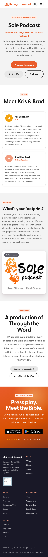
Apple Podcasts (25, 64)
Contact (6, 524)
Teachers (6, 501)
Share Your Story (32, 513)
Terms (5, 537)
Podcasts (29, 473)
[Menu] (41, 4)
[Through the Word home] (18, 4)
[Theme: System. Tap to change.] (35, 4)
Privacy (6, 533)
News (5, 513)
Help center (7, 528)
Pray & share (31, 509)
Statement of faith (9, 505)
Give (28, 497)
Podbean (34, 74)
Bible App (30, 465)
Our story (6, 497)
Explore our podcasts (23, 369)
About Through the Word (24, 376)
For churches (31, 505)
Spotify (15, 74)
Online (28, 469)
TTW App (30, 461)
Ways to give (31, 501)
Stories (5, 509)
